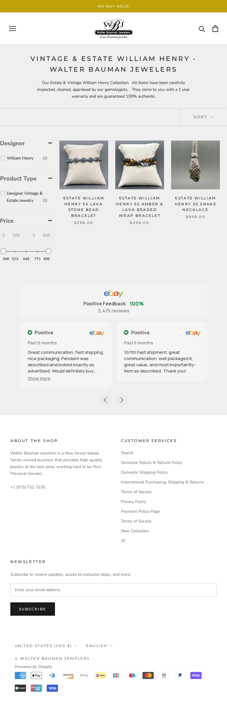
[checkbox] (27, 158)
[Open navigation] (12, 28)
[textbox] (13, 235)
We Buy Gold (113, 6)
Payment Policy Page (140, 511)
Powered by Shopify (33, 667)
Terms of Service (136, 492)
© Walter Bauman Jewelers (52, 658)
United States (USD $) (43, 646)
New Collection (135, 531)
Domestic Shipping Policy (144, 472)
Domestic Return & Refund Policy (151, 462)
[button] (38, 378)
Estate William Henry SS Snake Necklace (196, 204)
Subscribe (32, 609)
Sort (201, 116)
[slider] (4, 251)
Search (127, 453)
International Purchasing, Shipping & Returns (162, 482)
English (96, 646)
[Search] (202, 28)
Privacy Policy (133, 501)
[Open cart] (215, 28)
